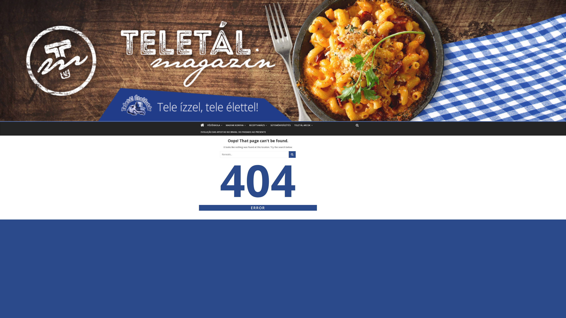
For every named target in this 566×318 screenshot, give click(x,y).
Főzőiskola (213, 125)
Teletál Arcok (302, 125)
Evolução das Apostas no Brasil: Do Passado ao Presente (233, 132)
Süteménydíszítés (280, 125)
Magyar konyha (234, 125)
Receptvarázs (257, 125)
